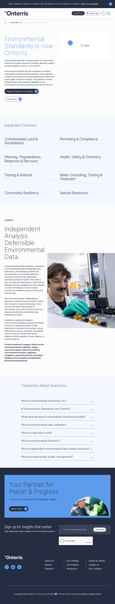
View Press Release (89, 4)
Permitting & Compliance (79, 139)
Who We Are (16, 22)
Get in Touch (16, 509)
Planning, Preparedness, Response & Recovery (22, 159)
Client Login (94, 13)
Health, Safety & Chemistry (80, 157)
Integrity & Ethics (95, 594)
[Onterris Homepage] (5, 22)
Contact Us (78, 13)
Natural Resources (74, 193)
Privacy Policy (65, 594)
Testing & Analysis (18, 175)
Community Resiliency (21, 193)
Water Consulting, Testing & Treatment (81, 177)
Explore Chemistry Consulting (19, 91)
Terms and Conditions (79, 594)
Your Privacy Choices (46, 594)
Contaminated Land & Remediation (21, 141)
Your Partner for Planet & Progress (34, 488)
